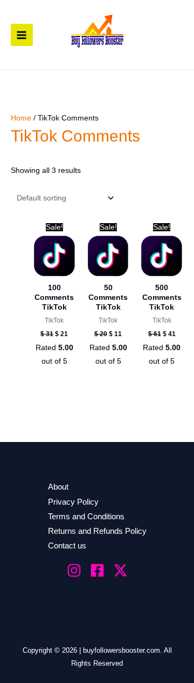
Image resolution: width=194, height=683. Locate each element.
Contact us (67, 545)
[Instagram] (74, 570)
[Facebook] (97, 570)
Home (21, 118)
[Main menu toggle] (22, 35)
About (58, 487)
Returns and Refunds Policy (97, 531)
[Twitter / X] (120, 570)
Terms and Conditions (86, 516)
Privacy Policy (73, 502)
